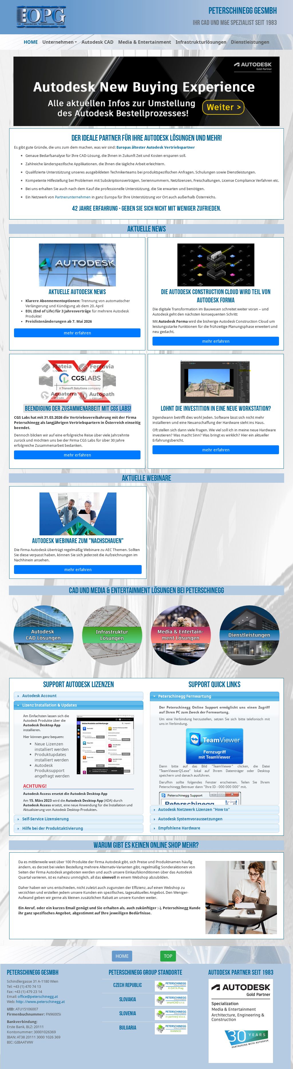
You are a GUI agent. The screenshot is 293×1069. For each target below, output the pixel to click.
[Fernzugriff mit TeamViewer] (214, 746)
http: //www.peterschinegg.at (40, 1001)
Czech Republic (127, 985)
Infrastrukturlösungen (201, 42)
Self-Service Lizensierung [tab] (45, 818)
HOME (31, 42)
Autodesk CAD (98, 42)
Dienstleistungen (250, 42)
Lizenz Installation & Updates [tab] (49, 705)
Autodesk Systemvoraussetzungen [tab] (190, 818)
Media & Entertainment (144, 42)
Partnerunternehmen (73, 197)
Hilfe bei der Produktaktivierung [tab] (52, 828)
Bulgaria (127, 1027)
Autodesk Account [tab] (39, 695)
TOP (168, 956)
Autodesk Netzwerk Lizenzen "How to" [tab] (194, 809)
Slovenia (127, 1013)
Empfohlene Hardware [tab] (179, 828)
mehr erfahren (77, 333)
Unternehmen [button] (58, 42)
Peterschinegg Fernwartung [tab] (184, 696)
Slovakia (127, 999)
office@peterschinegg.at (38, 996)
